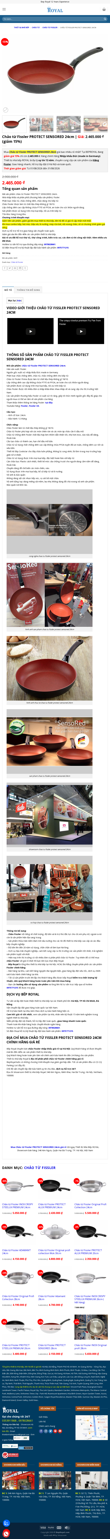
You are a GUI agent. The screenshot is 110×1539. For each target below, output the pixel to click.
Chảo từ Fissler (49, 27)
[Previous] (7, 73)
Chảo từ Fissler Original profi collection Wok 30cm (54, 1252)
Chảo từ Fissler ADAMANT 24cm (16, 1252)
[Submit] (105, 19)
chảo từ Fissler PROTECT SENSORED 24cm (43, 365)
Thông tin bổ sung (28, 289)
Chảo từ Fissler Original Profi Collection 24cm (90, 1206)
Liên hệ (42, 1421)
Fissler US (34, 405)
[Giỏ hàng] (104, 9)
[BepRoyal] (55, 9)
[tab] (8, 290)
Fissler (24, 405)
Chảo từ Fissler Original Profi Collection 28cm (18, 1298)
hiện (19, 300)
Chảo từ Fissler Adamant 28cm (51, 1298)
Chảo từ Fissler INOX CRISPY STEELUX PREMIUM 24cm (17, 1206)
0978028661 (26, 1420)
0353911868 (9, 1420)
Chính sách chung (47, 1426)
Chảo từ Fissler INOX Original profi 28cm (90, 1347)
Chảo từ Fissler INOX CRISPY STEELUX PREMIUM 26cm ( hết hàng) (89, 1299)
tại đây (48, 402)
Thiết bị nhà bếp (21, 27)
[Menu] (4, 9)
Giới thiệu (43, 1416)
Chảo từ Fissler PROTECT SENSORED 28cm (52, 1347)
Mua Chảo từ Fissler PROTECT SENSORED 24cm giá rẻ (38, 1147)
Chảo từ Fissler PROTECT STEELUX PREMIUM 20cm (16, 1347)
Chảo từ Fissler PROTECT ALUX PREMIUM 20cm (88, 1252)
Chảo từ (36, 27)
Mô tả (8, 289)
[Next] (102, 73)
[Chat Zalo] (6, 1523)
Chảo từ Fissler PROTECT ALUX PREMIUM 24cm (52, 1206)
